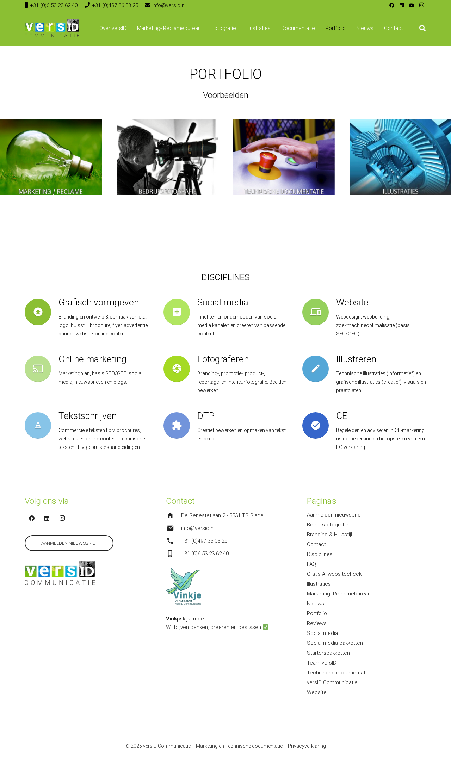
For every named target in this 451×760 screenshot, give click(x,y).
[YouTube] (411, 5)
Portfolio (317, 613)
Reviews (317, 623)
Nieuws (315, 603)
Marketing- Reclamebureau (339, 594)
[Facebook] (392, 5)
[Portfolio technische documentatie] (284, 157)
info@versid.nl (198, 528)
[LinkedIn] (402, 5)
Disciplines (320, 554)
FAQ (311, 564)
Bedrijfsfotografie (327, 524)
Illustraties (319, 584)
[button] (130, 28)
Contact (316, 544)
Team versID (321, 663)
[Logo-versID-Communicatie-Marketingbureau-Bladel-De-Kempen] (52, 28)
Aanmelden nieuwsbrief (335, 515)
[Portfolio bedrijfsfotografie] (167, 157)
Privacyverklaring (307, 746)
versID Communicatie (332, 682)
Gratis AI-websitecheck (334, 574)
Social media (322, 633)
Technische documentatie (338, 672)
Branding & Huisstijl (329, 534)
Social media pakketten (335, 643)
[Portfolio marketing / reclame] (51, 157)
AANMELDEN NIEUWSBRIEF (69, 543)
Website (317, 692)
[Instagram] (421, 5)
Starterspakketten (328, 653)
